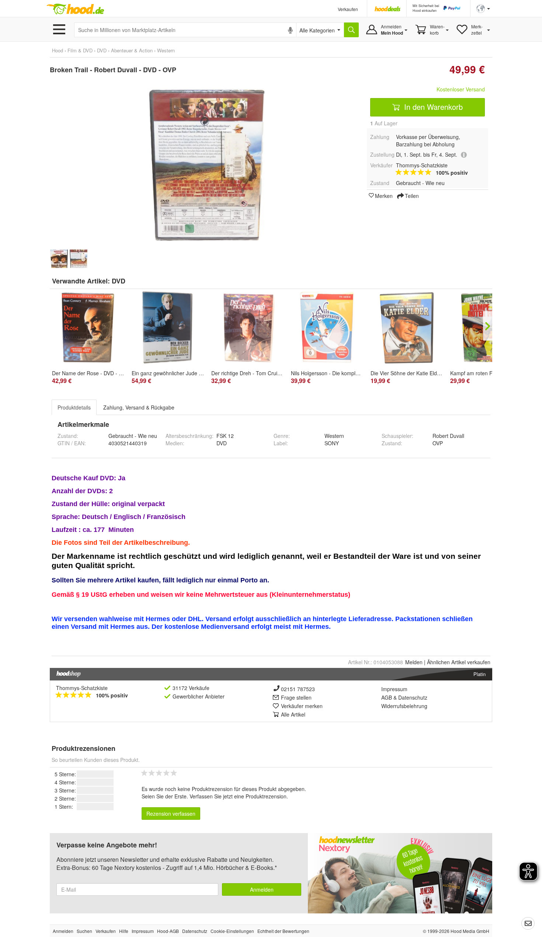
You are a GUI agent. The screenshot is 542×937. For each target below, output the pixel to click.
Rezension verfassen (170, 813)
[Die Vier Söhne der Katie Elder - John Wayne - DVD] (407, 327)
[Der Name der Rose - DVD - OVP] (88, 327)
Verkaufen (348, 9)
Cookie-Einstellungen (232, 931)
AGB (386, 697)
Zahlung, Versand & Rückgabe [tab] (138, 407)
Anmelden (262, 889)
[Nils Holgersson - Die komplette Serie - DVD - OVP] (327, 327)
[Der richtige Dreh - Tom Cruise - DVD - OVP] (247, 327)
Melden (414, 662)
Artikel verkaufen (458, 662)
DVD (118, 281)
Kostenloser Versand (461, 89)
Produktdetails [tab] (74, 407)
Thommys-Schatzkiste (82, 688)
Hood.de (75, 9)
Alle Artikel (293, 714)
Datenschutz (412, 697)
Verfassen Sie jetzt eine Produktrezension (238, 796)
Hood (57, 50)
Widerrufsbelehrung (404, 706)
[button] (483, 8)
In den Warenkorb (432, 106)
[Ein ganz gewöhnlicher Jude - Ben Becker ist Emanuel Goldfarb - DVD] (168, 327)
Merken (384, 195)
